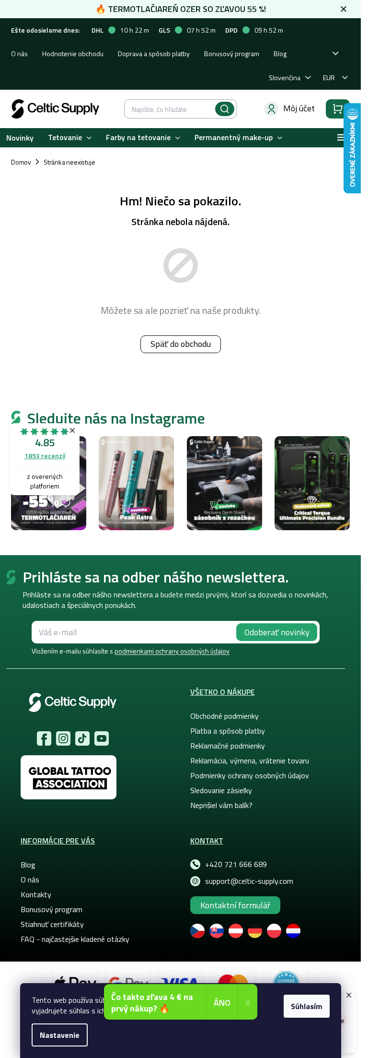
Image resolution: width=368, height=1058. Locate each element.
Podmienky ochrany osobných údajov (249, 775)
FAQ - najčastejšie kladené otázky (75, 939)
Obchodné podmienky (224, 716)
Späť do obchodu (180, 343)
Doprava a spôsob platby (154, 53)
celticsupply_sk (63, 738)
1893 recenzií (44, 456)
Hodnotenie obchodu (73, 53)
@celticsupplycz (82, 738)
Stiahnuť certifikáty (52, 924)
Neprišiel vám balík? (221, 805)
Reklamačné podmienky (227, 745)
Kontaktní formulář (235, 905)
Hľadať (224, 109)
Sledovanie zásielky (221, 790)
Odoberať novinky (277, 632)
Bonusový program (231, 53)
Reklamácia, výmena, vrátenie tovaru (249, 760)
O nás (19, 53)
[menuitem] (70, 137)
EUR (329, 77)
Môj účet (299, 108)
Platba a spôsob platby (227, 730)
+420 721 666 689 (236, 864)
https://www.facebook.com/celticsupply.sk (44, 738)
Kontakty (36, 894)
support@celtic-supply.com (249, 881)
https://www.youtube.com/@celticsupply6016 (101, 738)
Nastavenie (60, 1035)
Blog (280, 53)
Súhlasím (306, 1006)
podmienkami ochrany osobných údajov (172, 651)
